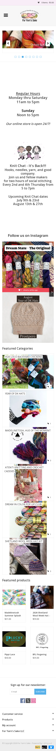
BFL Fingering (39, 654)
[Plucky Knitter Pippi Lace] (14, 639)
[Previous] (8, 43)
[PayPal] (37, 747)
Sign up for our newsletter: (28, 684)
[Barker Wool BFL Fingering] (42, 639)
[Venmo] (50, 747)
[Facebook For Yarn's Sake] (22, 700)
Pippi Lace (10, 654)
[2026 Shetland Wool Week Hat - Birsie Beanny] (42, 597)
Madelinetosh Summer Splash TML (13, 614)
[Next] (48, 43)
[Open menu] (6, 15)
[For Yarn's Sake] (33, 15)
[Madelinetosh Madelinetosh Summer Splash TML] (14, 597)
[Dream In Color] (28, 39)
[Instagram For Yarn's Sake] (33, 700)
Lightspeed (47, 743)
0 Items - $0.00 (47, 2)
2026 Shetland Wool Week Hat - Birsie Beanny (41, 614)
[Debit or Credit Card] (44, 747)
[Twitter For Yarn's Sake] (28, 700)
